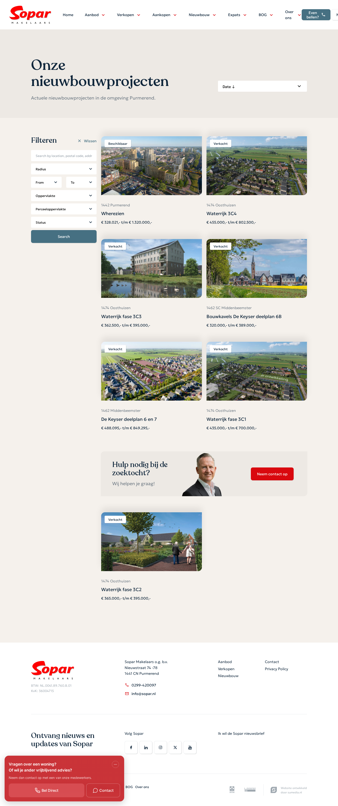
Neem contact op (272, 474)
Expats (234, 14)
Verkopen (125, 14)
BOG (263, 14)
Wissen (90, 141)
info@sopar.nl (144, 693)
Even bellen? (312, 14)
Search (64, 236)
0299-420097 (144, 685)
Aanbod (92, 14)
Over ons (289, 14)
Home (68, 14)
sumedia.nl (295, 792)
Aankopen (161, 14)
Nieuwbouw (199, 14)
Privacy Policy (276, 669)
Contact (272, 661)
